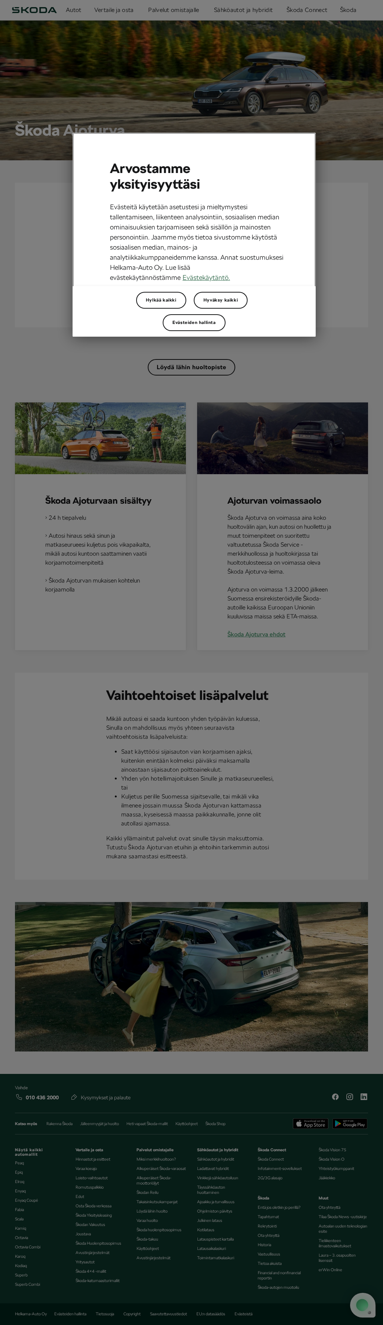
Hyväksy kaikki (220, 300)
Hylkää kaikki (161, 300)
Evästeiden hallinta (193, 322)
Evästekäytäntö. (206, 277)
